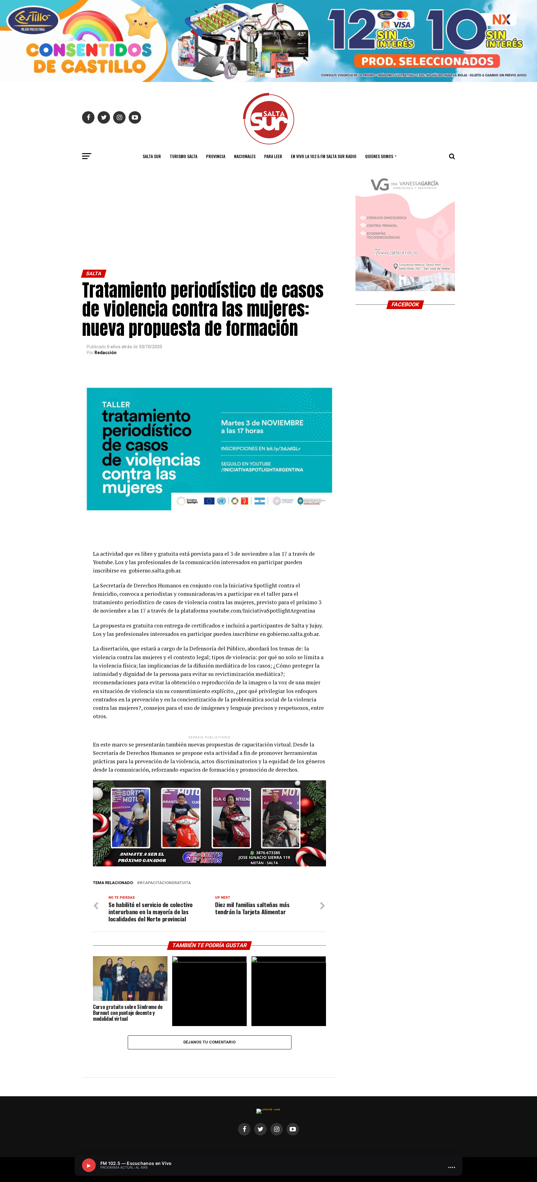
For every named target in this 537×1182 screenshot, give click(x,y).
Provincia (215, 156)
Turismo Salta (183, 156)
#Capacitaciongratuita (165, 883)
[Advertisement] (209, 223)
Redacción (105, 352)
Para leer (273, 156)
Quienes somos (379, 156)
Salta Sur (152, 156)
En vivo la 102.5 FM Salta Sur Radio (323, 156)
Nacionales (244, 156)
